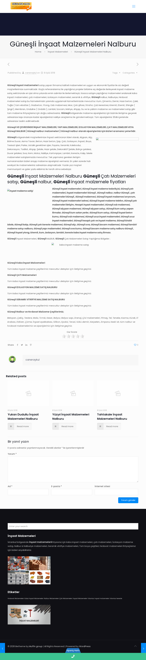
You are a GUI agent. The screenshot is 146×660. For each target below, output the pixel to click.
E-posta (56, 486)
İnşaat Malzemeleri (58, 51)
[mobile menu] (133, 6)
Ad (10, 486)
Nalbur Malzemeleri (51, 598)
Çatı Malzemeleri (65, 598)
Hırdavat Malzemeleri (16, 598)
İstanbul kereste (116, 598)
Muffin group (35, 646)
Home (38, 51)
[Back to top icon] (135, 646)
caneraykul (30, 72)
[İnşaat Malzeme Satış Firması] (21, 6)
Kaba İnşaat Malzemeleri (34, 598)
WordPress (85, 646)
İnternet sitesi (102, 486)
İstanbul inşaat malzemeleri (98, 598)
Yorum (12, 453)
